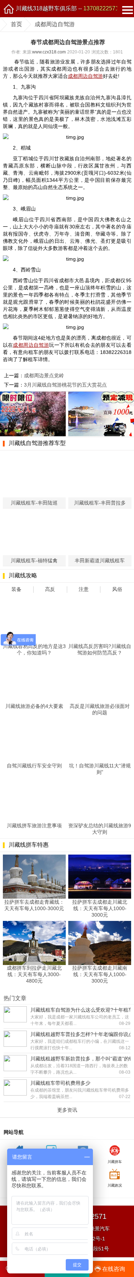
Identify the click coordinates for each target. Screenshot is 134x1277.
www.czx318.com (49, 52)
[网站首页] (8, 8)
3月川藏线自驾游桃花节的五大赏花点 (65, 385)
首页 (16, 24)
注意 (84, 589)
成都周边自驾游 (55, 24)
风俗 (117, 589)
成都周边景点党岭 (44, 375)
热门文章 (15, 998)
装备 (16, 589)
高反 (50, 589)
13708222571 (101, 8)
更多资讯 (67, 1110)
